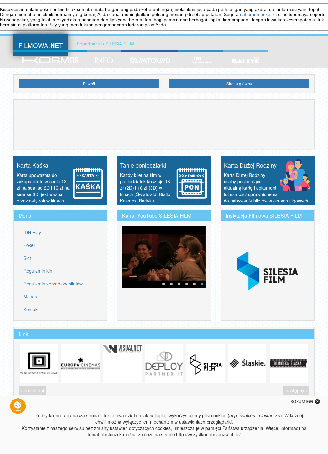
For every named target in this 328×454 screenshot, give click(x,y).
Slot (27, 258)
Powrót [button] (89, 83)
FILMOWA (40, 44)
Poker (29, 245)
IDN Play (32, 232)
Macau (30, 296)
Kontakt (31, 309)
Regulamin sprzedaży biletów (53, 283)
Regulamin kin (37, 271)
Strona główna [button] (239, 83)
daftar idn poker (256, 14)
